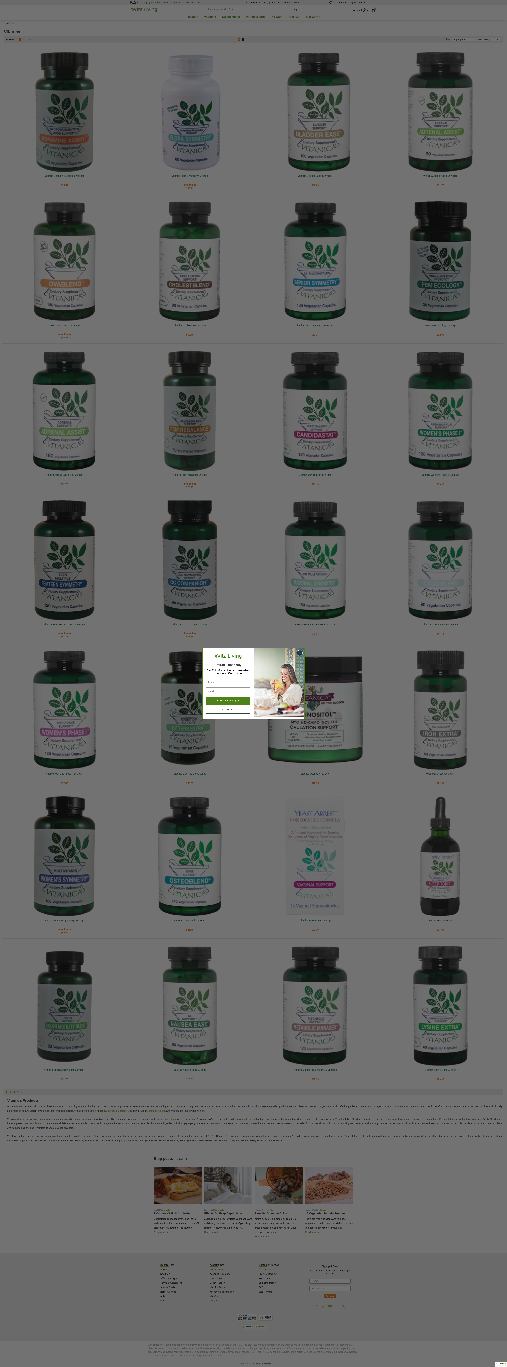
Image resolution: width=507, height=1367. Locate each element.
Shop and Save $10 (228, 700)
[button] (501, 1364)
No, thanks (228, 709)
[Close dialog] (299, 653)
